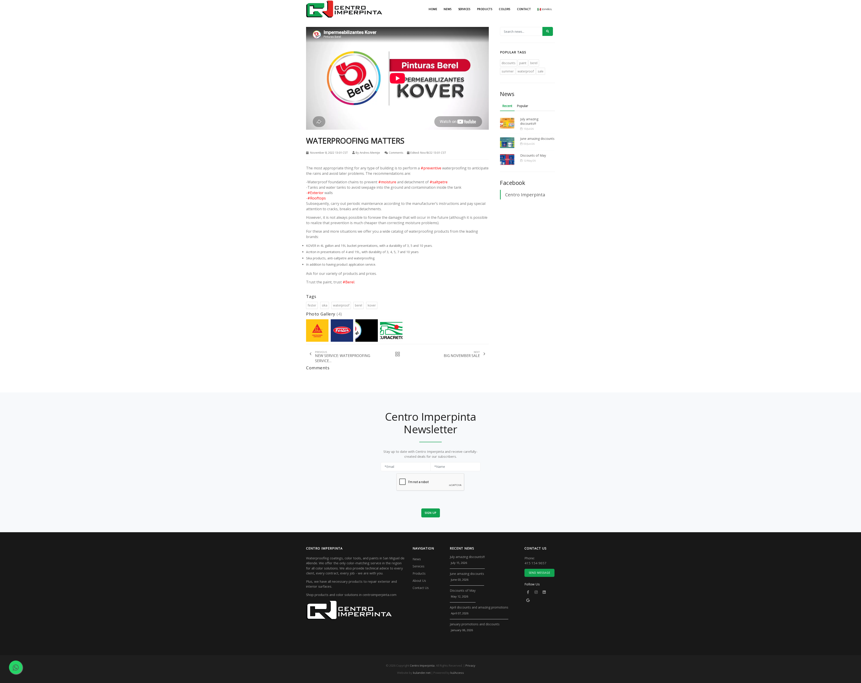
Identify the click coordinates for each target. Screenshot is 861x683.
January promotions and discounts (475, 624)
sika (324, 305)
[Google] (528, 600)
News (447, 9)
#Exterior (315, 192)
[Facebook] (528, 592)
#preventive (431, 168)
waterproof (341, 305)
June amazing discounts (537, 138)
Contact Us (421, 588)
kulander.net (421, 673)
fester (312, 305)
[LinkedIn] (544, 592)
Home (433, 9)
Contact (524, 9)
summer (508, 71)
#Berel (348, 282)
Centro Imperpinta (525, 195)
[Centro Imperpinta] (344, 15)
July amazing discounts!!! (529, 121)
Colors (504, 9)
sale (541, 71)
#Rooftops (316, 198)
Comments (396, 153)
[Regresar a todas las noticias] (396, 354)
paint (522, 63)
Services (464, 9)
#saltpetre (439, 182)
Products (484, 9)
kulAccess (457, 673)
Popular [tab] (522, 106)
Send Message (539, 573)
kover (372, 305)
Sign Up (431, 513)
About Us (419, 580)
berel (358, 305)
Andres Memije (370, 153)
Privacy (470, 665)
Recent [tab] (507, 106)
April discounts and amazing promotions (479, 607)
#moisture (387, 182)
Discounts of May (533, 155)
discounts (508, 63)
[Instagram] (536, 592)
